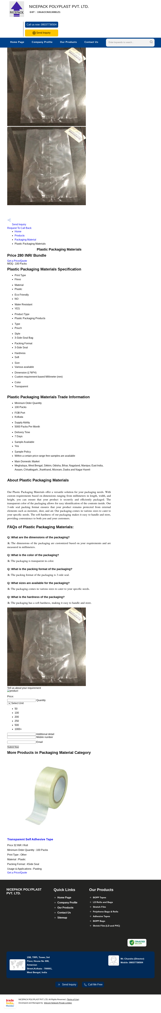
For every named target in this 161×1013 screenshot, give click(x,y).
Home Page (17, 42)
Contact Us (91, 42)
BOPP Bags (99, 921)
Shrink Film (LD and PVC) (106, 925)
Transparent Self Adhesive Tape (30, 839)
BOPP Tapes (99, 897)
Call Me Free (95, 984)
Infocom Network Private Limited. (58, 1003)
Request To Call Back (19, 228)
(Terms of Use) (73, 999)
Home (18, 231)
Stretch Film (99, 907)
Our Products (68, 42)
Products (20, 235)
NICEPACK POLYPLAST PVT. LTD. (59, 8)
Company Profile (42, 42)
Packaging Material (25, 239)
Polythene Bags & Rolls (105, 911)
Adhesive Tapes (101, 916)
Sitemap (62, 917)
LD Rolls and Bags (103, 902)
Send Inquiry (43, 32)
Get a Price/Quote (17, 260)
